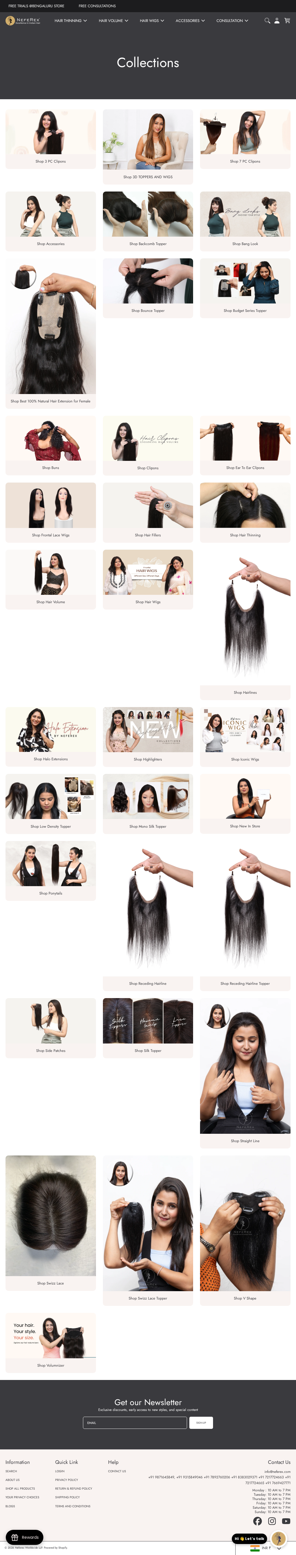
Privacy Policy (66, 1480)
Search (11, 1471)
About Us (12, 1480)
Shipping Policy (67, 1497)
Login (59, 1471)
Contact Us (117, 1471)
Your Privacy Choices (22, 1497)
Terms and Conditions (72, 1506)
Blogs (10, 1506)
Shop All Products (20, 1488)
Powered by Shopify (55, 1548)
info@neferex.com (277, 1471)
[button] (268, 21)
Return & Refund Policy (73, 1488)
